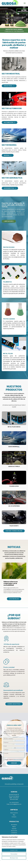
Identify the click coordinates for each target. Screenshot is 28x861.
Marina (14, 826)
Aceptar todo (14, 850)
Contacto (14, 816)
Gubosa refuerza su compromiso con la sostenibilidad (11, 583)
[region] (14, 848)
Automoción (14, 830)
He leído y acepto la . (14, 759)
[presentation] (14, 571)
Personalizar (14, 854)
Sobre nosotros (14, 812)
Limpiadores (14, 832)
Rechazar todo (14, 857)
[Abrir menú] (24, 3)
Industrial (14, 828)
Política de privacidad (17, 759)
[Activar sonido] (25, 25)
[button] (14, 418)
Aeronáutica (14, 824)
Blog (14, 814)
